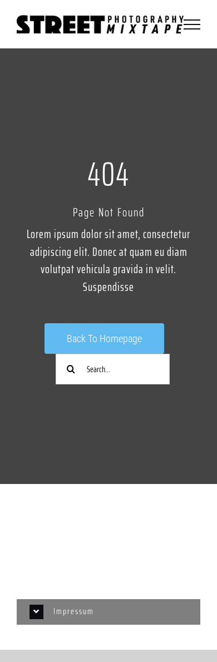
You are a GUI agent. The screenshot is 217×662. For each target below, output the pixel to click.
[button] (108, 612)
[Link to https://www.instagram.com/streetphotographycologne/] (109, 526)
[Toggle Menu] (192, 24)
